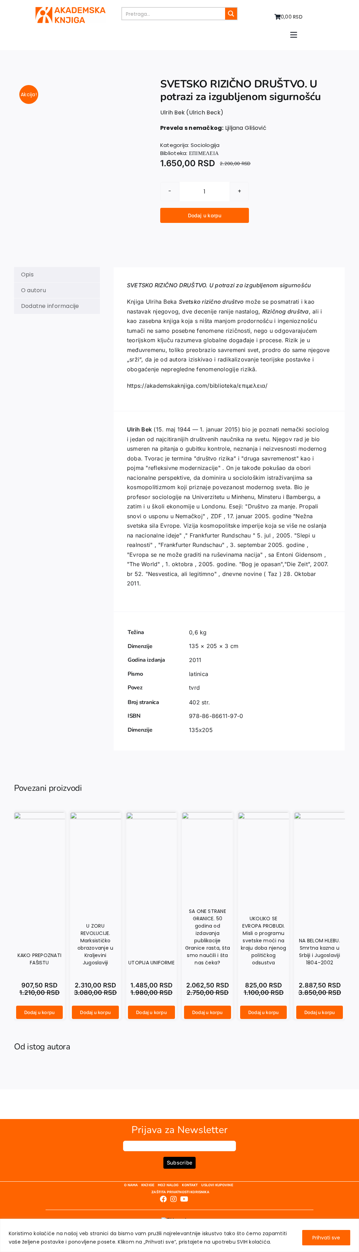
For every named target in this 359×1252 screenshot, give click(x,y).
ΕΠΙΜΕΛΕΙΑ (204, 153)
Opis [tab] (27, 274)
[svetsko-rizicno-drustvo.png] (77, 86)
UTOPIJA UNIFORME (151, 962)
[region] (179, 1235)
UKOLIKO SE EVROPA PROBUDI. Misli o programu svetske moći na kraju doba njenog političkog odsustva (263, 940)
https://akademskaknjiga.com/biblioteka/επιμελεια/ (197, 385)
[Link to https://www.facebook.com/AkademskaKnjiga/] (163, 1199)
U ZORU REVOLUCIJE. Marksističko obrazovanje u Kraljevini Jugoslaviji (95, 944)
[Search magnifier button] (231, 14)
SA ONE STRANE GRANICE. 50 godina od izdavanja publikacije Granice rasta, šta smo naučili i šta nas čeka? (207, 937)
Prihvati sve (326, 1237)
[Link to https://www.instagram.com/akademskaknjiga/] (173, 1199)
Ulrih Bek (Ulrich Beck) (192, 112)
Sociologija (205, 145)
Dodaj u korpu (205, 215)
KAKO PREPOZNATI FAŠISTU (40, 959)
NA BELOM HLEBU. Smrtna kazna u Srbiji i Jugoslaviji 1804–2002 (319, 951)
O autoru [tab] (33, 290)
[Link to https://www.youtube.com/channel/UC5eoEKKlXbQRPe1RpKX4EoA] (184, 1199)
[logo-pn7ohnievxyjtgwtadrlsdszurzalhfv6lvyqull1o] (70, 10)
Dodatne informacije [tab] (50, 306)
